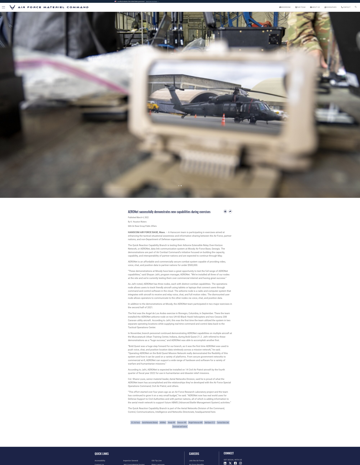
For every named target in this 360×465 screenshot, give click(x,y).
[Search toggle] (355, 7)
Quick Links (102, 453)
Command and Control (180, 426)
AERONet (163, 422)
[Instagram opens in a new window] (240, 463)
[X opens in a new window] (230, 463)
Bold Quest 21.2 (210, 422)
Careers (194, 453)
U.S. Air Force (135, 422)
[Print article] (225, 211)
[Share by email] (230, 211)
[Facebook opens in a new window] (235, 463)
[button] (152, 1)
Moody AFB (171, 422)
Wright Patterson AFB (195, 422)
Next (342, 105)
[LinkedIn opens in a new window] (225, 463)
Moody (191, 248)
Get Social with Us (233, 460)
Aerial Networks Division (150, 422)
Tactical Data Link (223, 422)
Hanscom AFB (181, 422)
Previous (18, 105)
